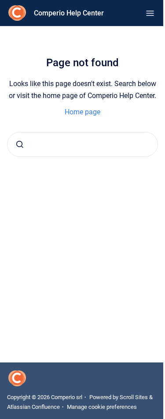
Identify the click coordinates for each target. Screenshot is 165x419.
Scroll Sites (134, 397)
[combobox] (82, 144)
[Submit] (20, 144)
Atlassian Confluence (33, 407)
